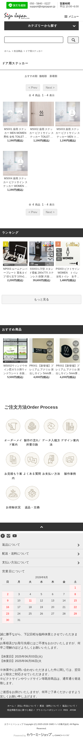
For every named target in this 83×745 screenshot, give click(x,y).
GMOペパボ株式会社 (59, 724)
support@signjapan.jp (42, 6)
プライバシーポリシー (46, 710)
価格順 (43, 76)
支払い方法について (26, 706)
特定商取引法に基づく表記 (20, 710)
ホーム (7, 51)
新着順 (53, 76)
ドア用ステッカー (34, 51)
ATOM (73, 710)
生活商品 (18, 51)
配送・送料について (49, 706)
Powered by (20, 735)
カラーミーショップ (13, 724)
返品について (68, 706)
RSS (65, 710)
